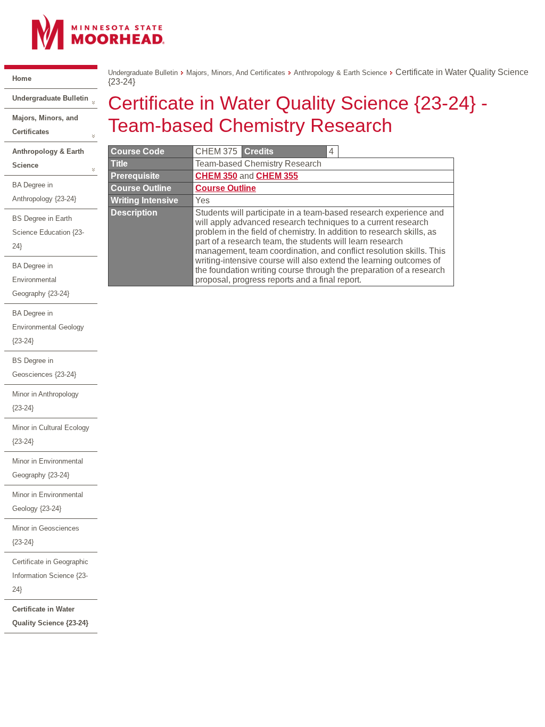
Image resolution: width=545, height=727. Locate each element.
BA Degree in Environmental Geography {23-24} (40, 280)
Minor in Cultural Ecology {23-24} (50, 434)
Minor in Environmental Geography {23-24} (47, 468)
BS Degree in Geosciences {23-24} (44, 367)
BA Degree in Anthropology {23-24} (44, 192)
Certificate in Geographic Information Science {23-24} (50, 575)
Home (21, 78)
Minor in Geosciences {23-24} (45, 535)
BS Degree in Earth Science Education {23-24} (48, 232)
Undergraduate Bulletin (50, 98)
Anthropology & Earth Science (48, 158)
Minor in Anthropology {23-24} (45, 401)
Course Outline (225, 188)
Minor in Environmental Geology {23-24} (47, 502)
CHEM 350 (216, 175)
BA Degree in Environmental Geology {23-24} (48, 327)
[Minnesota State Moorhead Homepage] (272, 32)
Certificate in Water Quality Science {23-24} (50, 616)
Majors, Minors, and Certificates (45, 125)
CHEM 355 (277, 175)
